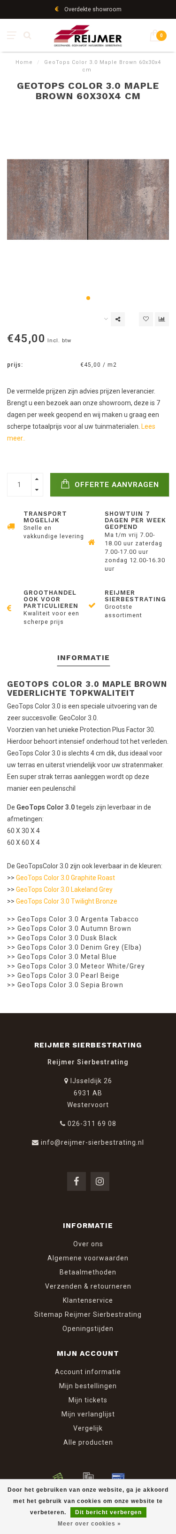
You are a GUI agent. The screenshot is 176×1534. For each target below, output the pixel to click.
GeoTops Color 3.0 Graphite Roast (65, 877)
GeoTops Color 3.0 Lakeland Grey (64, 889)
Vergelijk (88, 1428)
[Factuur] (88, 1478)
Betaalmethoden (88, 1272)
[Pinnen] (118, 1478)
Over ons (88, 1244)
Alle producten (88, 1442)
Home (24, 62)
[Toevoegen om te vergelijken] (162, 319)
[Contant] (58, 1478)
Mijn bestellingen (88, 1386)
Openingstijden (88, 1328)
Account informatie (88, 1372)
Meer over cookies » (89, 1523)
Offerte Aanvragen (115, 484)
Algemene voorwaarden (88, 1258)
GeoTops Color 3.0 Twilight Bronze (66, 901)
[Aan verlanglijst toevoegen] (146, 319)
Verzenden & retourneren (88, 1286)
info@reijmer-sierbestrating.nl (92, 1142)
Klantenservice (88, 1300)
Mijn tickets (88, 1400)
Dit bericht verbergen (108, 1512)
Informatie (83, 657)
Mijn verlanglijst (88, 1414)
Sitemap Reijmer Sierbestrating (88, 1314)
